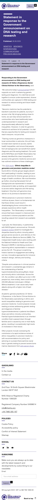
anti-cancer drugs (27, 346)
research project (8, 230)
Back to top (28, 498)
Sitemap (5, 435)
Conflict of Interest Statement (14, 431)
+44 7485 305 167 (9, 411)
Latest (14, 61)
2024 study (9, 165)
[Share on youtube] (12, 447)
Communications (11, 51)
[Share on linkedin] (18, 354)
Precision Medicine (12, 54)
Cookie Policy (7, 424)
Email (4, 471)
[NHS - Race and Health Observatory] (11, 6)
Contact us (6, 375)
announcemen (23, 90)
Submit (6, 483)
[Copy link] (22, 354)
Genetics (7, 46)
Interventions (10, 49)
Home (4, 61)
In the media (7, 371)
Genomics (17, 46)
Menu (30, 6)
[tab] (6, 61)
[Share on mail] (26, 354)
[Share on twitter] (10, 354)
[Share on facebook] (14, 354)
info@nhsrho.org (8, 408)
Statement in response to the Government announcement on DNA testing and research (18, 66)
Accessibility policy (10, 428)
